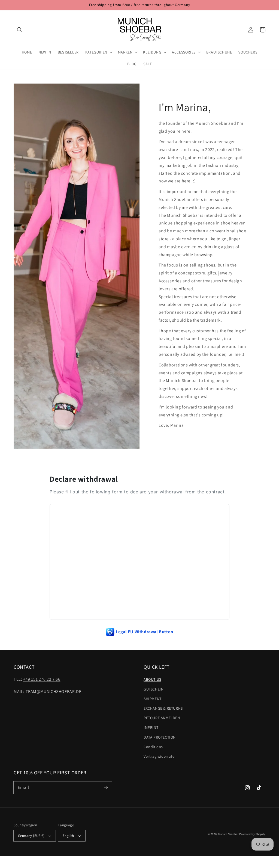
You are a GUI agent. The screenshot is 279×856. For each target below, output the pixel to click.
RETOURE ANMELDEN (162, 717)
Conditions (153, 746)
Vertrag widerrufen (160, 756)
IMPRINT (151, 727)
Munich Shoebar (228, 834)
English (68, 835)
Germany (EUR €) (31, 835)
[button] (20, 30)
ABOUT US (152, 679)
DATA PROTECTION (160, 737)
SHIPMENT (153, 698)
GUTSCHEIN (153, 689)
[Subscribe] (106, 787)
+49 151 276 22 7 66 (41, 679)
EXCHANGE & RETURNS (163, 708)
